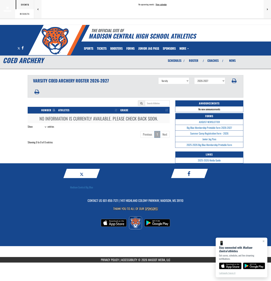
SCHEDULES (174, 60)
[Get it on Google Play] (254, 266)
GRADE (124, 110)
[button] (234, 80)
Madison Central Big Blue (81, 187)
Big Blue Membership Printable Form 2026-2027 (209, 128)
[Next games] (267, 9)
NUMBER (46, 110)
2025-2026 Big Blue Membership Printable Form (209, 145)
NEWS (232, 60)
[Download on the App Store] (230, 266)
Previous (147, 134)
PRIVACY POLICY (110, 260)
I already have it (227, 273)
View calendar (161, 4)
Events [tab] (25, 4)
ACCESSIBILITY (129, 260)
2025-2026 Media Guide (209, 160)
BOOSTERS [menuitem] (116, 48)
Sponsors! (151, 208)
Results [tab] (25, 13)
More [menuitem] (183, 48)
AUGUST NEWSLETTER (209, 122)
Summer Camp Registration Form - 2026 (209, 133)
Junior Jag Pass (209, 139)
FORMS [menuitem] (130, 48)
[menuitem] (101, 48)
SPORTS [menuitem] (88, 48)
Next (164, 134)
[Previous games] (37, 9)
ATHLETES (64, 110)
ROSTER (193, 60)
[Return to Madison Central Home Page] (55, 40)
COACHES (213, 60)
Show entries (41, 126)
